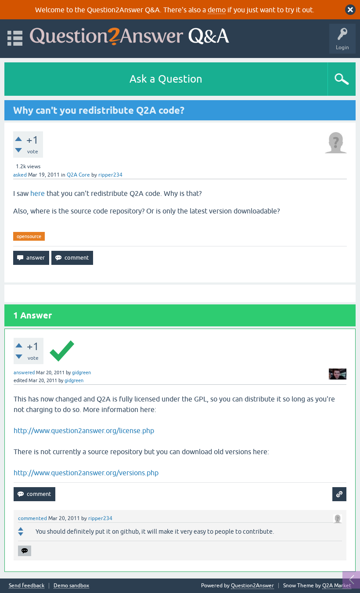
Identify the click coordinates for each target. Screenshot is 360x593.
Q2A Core (78, 175)
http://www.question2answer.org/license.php (84, 430)
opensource (29, 236)
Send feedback (26, 586)
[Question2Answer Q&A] (129, 34)
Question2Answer (252, 585)
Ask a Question (166, 79)
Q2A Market (336, 585)
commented (32, 518)
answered (24, 372)
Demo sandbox (71, 586)
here (37, 193)
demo (217, 10)
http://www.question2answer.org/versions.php (86, 473)
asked (20, 175)
